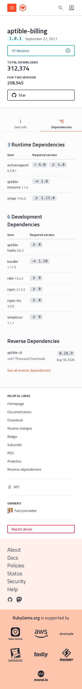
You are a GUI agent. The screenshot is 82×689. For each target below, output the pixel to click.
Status (14, 573)
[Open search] (60, 8)
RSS (10, 453)
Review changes (19, 428)
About (14, 550)
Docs (12, 558)
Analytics (14, 461)
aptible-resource (17, 184)
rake (15, 278)
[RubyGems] (22, 7)
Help (12, 589)
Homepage (15, 403)
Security (16, 581)
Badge (12, 436)
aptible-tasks (15, 247)
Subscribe (14, 444)
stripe (16, 198)
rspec (16, 289)
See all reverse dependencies (29, 370)
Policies (15, 565)
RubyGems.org (26, 617)
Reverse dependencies (24, 469)
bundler (12, 264)
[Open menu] (11, 8)
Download (15, 420)
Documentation (19, 412)
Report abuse (21, 529)
